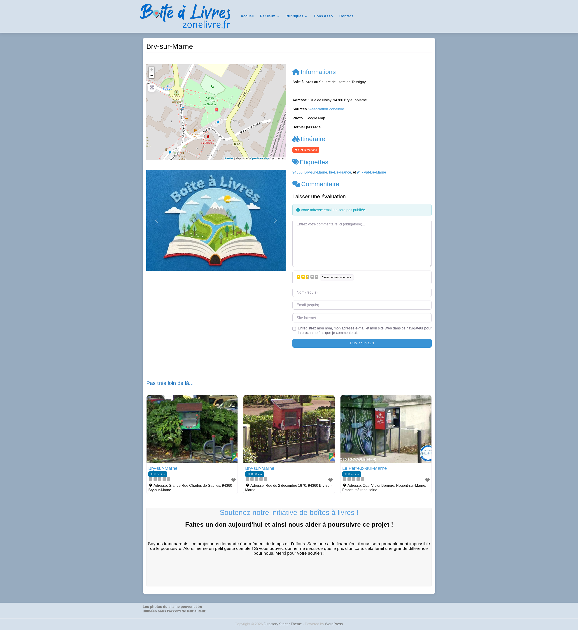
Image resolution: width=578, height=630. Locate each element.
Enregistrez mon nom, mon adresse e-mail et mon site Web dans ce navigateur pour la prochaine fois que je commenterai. (364, 330)
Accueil (247, 16)
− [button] (151, 75)
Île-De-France (340, 172)
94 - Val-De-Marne (371, 172)
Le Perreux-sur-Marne (364, 468)
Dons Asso (323, 16)
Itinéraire (313, 138)
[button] (156, 220)
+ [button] (151, 69)
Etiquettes (314, 162)
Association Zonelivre (326, 109)
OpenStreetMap (259, 158)
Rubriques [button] (294, 16)
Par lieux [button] (267, 16)
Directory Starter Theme (283, 624)
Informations (318, 71)
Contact (346, 16)
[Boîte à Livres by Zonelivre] (185, 16)
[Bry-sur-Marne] (216, 110)
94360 (297, 172)
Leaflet (229, 158)
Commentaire (320, 184)
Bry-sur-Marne (315, 172)
